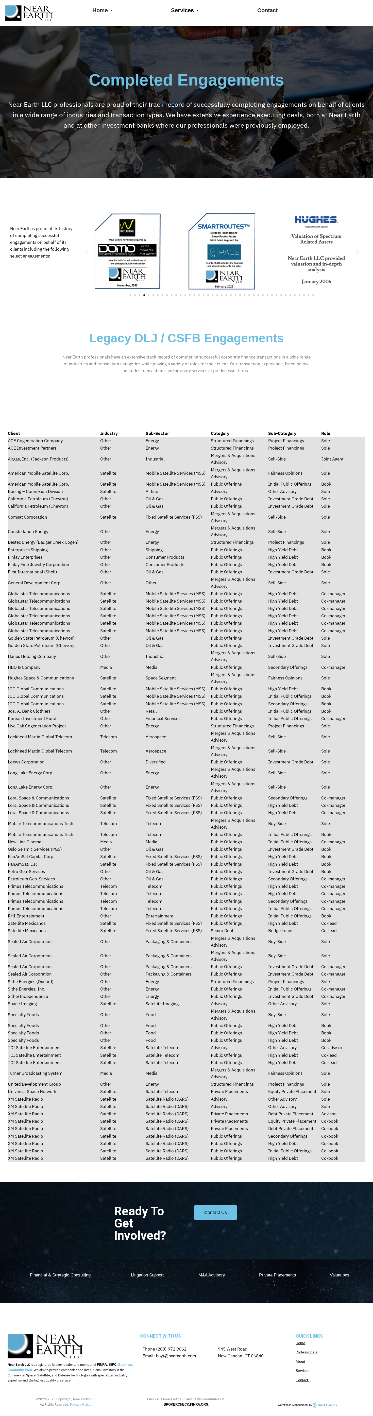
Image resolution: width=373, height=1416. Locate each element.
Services (182, 10)
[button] (102, 10)
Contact (267, 10)
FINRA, (102, 1365)
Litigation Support (147, 1275)
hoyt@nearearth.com (175, 1356)
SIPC (112, 1365)
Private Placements (277, 1275)
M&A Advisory (211, 1275)
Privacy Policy (80, 1404)
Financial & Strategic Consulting (60, 1275)
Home (100, 10)
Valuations (339, 1275)
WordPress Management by (295, 1404)
